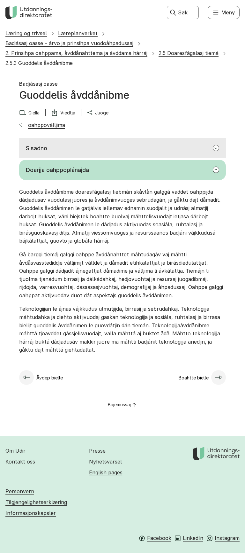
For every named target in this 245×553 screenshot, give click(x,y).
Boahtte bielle (194, 377)
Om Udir (15, 451)
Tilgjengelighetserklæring (36, 502)
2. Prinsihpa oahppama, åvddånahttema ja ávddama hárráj (76, 53)
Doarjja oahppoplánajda (57, 170)
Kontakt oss (20, 461)
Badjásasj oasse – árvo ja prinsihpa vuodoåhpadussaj (69, 43)
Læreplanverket (78, 33)
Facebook (159, 538)
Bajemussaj (119, 404)
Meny (228, 12)
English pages (105, 472)
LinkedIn (193, 538)
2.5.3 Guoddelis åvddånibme (39, 63)
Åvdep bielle (49, 377)
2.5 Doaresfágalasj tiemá (189, 53)
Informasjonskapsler (30, 513)
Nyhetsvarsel (105, 461)
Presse (97, 451)
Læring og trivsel (26, 33)
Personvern (19, 491)
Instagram (227, 538)
